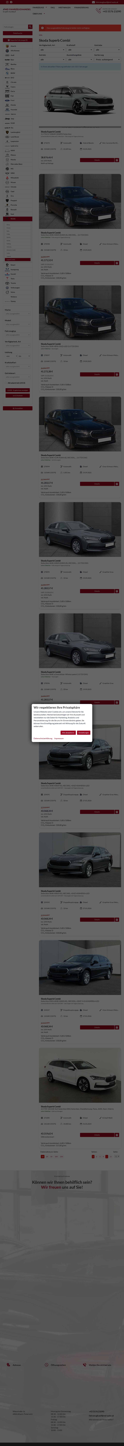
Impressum (59, 738)
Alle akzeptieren (68, 733)
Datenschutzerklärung (43, 738)
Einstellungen (84, 733)
